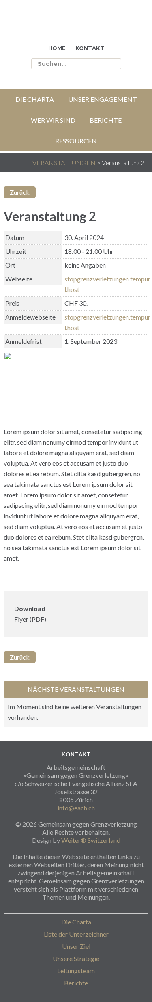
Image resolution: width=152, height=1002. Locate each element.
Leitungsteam (76, 970)
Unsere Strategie (76, 958)
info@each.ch (76, 808)
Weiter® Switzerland (90, 840)
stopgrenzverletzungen (47, 26)
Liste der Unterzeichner (76, 934)
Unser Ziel (76, 946)
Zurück (20, 192)
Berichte (76, 983)
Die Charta (76, 922)
